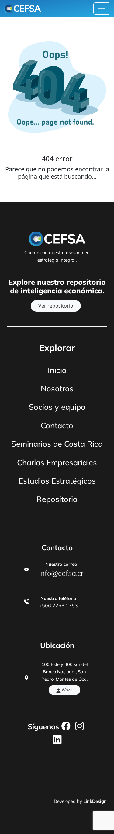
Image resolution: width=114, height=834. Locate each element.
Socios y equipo (57, 407)
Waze (66, 690)
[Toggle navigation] (101, 8)
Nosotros (57, 388)
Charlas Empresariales (57, 462)
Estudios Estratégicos (57, 480)
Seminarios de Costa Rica (57, 443)
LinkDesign (95, 801)
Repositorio (57, 499)
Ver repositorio (55, 305)
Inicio (57, 370)
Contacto (57, 425)
